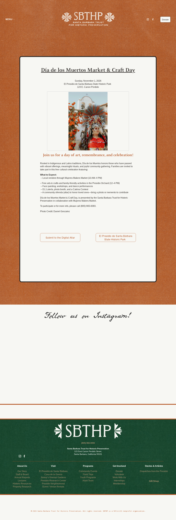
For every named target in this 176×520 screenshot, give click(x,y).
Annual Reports (22, 477)
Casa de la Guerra (53, 474)
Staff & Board (22, 474)
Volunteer (119, 474)
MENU (9, 19)
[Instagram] (147, 19)
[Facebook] (153, 19)
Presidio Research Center (53, 480)
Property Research (22, 486)
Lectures (22, 480)
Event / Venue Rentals (53, 486)
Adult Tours (88, 480)
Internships (119, 480)
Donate (165, 19)
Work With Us (119, 477)
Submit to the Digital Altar (60, 237)
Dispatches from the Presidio (154, 471)
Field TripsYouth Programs (88, 476)
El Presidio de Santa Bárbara (53, 471)
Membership (119, 483)
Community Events (88, 471)
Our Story (22, 471)
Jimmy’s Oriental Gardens (53, 477)
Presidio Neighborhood (53, 483)
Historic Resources (22, 483)
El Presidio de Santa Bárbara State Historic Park (115, 237)
